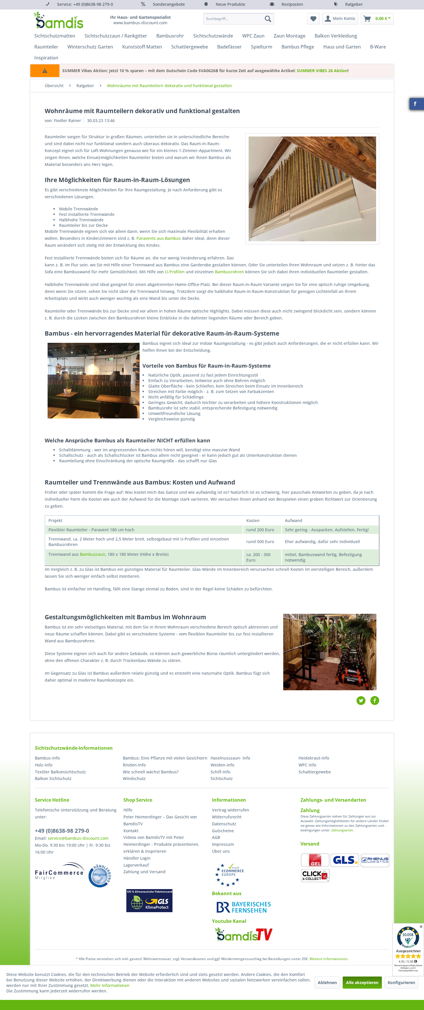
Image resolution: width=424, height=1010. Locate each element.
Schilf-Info (220, 772)
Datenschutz (224, 823)
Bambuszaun (92, 554)
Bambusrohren (229, 271)
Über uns (221, 851)
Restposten (292, 4)
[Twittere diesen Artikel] (363, 700)
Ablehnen (327, 982)
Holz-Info (43, 765)
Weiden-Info (222, 765)
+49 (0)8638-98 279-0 (62, 831)
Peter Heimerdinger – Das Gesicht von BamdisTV (160, 820)
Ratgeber (354, 4)
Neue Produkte (230, 4)
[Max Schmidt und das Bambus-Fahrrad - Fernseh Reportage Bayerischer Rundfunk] (243, 907)
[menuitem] (238, 19)
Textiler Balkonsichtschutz (60, 772)
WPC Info (307, 765)
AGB (216, 837)
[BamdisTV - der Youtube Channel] (243, 934)
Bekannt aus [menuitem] (226, 893)
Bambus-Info (47, 758)
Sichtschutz (222, 778)
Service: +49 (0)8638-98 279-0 (85, 4)
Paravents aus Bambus (158, 238)
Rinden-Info (134, 765)
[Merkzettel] (313, 19)
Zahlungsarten (342, 830)
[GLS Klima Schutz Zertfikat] (149, 900)
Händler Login (137, 858)
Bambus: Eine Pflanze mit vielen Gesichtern (165, 758)
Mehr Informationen (110, 985)
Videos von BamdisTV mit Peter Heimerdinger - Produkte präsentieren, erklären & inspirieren (161, 844)
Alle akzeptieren (362, 982)
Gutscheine (223, 830)
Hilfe (127, 810)
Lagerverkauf (136, 865)
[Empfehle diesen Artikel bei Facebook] (374, 700)
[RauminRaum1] (312, 188)
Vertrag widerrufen (230, 810)
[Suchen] (268, 19)
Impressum (223, 844)
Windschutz (134, 778)
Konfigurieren (401, 982)
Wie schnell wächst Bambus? (151, 772)
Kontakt (130, 830)
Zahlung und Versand (144, 871)
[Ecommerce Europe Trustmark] (229, 875)
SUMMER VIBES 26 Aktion (322, 70)
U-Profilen (175, 271)
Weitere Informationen (328, 958)
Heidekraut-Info (314, 758)
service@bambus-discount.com (78, 838)
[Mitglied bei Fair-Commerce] (60, 870)
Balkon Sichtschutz (53, 778)
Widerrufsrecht (226, 817)
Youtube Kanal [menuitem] (229, 921)
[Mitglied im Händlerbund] (99, 875)
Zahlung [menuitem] (310, 810)
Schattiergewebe (315, 772)
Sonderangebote (169, 4)
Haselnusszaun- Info (230, 758)
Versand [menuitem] (310, 844)
